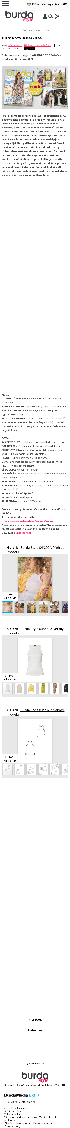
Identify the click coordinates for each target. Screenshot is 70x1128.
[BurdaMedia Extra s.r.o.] (21, 1095)
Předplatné (46, 1085)
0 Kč (64, 4)
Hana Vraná (15, 45)
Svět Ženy (9, 1111)
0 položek (53, 4)
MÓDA (24, 30)
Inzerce (22, 1114)
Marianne (23, 1108)
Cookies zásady (12, 1126)
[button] (65, 560)
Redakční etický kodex (28, 1085)
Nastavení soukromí (43, 1123)
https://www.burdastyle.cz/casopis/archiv (27, 521)
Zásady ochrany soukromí (17, 1123)
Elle (14, 1108)
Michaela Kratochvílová (37, 45)
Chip (18, 1111)
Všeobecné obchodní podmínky (20, 1117)
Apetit (7, 1108)
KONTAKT (9, 1085)
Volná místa (10, 1114)
